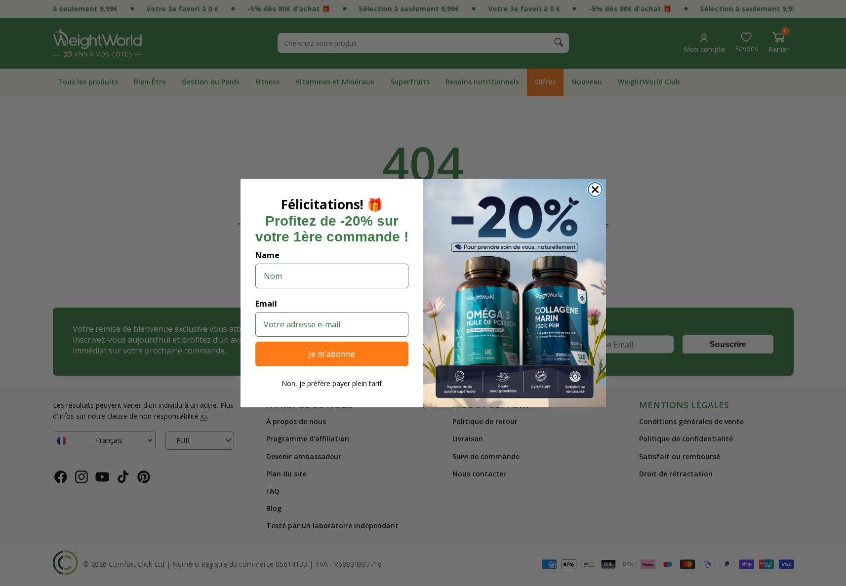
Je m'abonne (332, 354)
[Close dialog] (595, 189)
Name (267, 255)
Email (266, 303)
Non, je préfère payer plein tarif (332, 383)
